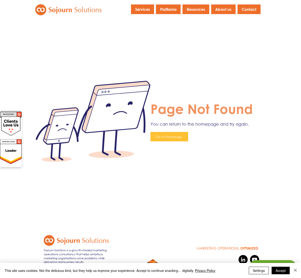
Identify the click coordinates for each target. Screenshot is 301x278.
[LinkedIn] (243, 259)
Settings (259, 270)
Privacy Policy (205, 270)
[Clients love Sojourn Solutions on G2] (11, 135)
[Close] (295, 270)
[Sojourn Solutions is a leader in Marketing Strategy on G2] (11, 163)
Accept (281, 270)
